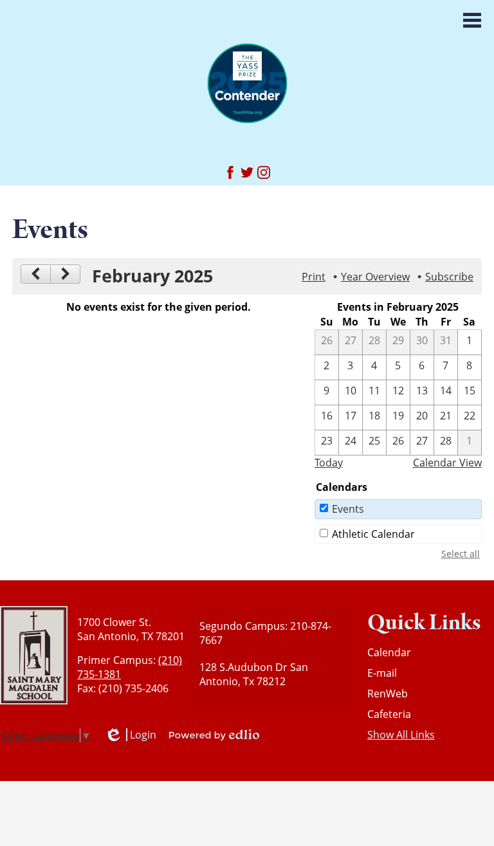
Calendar (389, 652)
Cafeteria (389, 714)
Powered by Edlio (214, 734)
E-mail (382, 673)
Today (329, 462)
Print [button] (313, 277)
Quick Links (424, 622)
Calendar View (447, 462)
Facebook (230, 172)
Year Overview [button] (375, 277)
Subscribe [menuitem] (449, 277)
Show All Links (401, 735)
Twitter (247, 172)
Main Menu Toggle (472, 20)
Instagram (263, 172)
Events (348, 509)
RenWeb (387, 693)
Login (130, 735)
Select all (460, 553)
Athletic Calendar (373, 534)
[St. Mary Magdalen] (247, 83)
